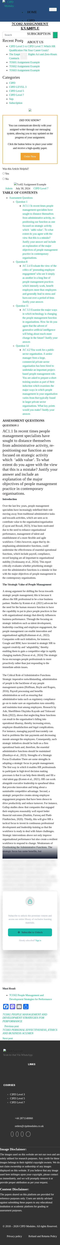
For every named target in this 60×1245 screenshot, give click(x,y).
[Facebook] (12, 1134)
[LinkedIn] (22, 1134)
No (7, 179)
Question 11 (22, 305)
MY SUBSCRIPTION (38, 31)
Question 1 (21, 201)
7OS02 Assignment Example (24, 66)
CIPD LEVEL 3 (17, 87)
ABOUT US (35, 42)
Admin (8, 188)
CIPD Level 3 (17, 1094)
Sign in (38, 940)
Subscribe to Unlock (32, 932)
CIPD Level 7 (16, 95)
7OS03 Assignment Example (24, 70)
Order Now (30, 156)
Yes (7, 173)
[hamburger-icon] (53, 9)
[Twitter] (17, 1134)
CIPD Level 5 (16, 91)
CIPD (31, 20)
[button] (31, 1075)
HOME (32, 12)
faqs (11, 99)
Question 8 (21, 261)
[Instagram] (28, 1134)
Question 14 (22, 345)
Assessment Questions (21, 197)
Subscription (15, 103)
